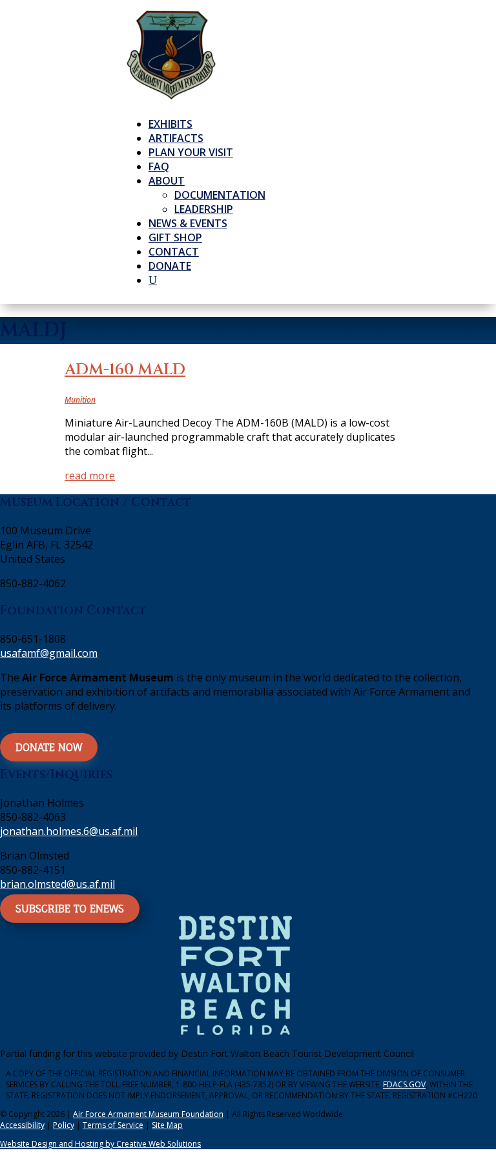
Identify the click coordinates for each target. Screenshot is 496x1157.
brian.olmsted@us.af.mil (57, 884)
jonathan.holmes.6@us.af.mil (69, 831)
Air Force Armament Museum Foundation (148, 1114)
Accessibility (22, 1125)
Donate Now (49, 747)
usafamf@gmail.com (49, 653)
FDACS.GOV (404, 1084)
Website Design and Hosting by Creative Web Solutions (100, 1143)
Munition (80, 399)
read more (90, 475)
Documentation (219, 195)
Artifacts (176, 138)
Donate (170, 266)
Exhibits (170, 124)
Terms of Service (113, 1125)
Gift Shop (175, 237)
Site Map (167, 1125)
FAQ (159, 166)
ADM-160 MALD (125, 369)
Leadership (203, 209)
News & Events (188, 223)
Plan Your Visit (191, 152)
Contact (174, 252)
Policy (63, 1125)
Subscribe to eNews (70, 908)
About (167, 181)
